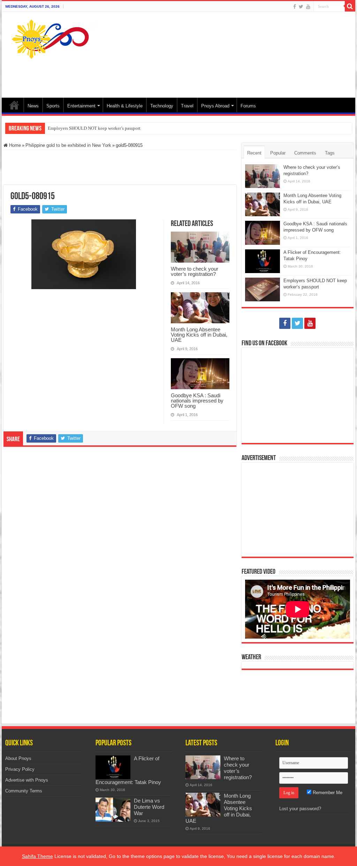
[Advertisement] (223, 75)
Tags (330, 153)
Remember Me (326, 792)
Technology (161, 105)
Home (14, 105)
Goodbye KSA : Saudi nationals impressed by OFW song (197, 400)
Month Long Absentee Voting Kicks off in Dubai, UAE (199, 334)
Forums (248, 105)
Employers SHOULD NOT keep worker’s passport (94, 128)
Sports (53, 105)
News (33, 105)
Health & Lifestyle (125, 105)
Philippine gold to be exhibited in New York (68, 145)
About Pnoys (18, 758)
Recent (254, 153)
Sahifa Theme (37, 856)
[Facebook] (295, 6)
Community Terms (23, 790)
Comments (305, 153)
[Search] (350, 6)
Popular (278, 153)
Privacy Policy (20, 769)
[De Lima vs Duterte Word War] (113, 809)
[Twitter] (301, 6)
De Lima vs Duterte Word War (149, 807)
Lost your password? (300, 808)
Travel (187, 105)
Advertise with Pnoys (26, 780)
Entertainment (81, 105)
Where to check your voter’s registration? (194, 271)
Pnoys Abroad (215, 105)
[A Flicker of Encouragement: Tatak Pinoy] (113, 767)
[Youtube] (308, 6)
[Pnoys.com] (55, 39)
